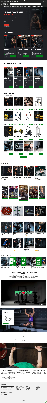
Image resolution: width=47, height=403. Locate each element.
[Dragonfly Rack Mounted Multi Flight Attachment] (38, 101)
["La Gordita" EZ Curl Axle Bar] (18, 131)
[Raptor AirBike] (28, 131)
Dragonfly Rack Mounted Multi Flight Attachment (38, 107)
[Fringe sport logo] (4, 4)
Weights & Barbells (23, 6)
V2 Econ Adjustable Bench (37, 151)
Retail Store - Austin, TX (28, 388)
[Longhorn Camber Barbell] (18, 146)
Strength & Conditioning (32, 6)
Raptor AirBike (26, 136)
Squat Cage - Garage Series (17, 121)
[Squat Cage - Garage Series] (18, 116)
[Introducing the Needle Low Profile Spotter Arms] (8, 261)
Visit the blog (6, 323)
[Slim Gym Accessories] (38, 131)
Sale (42, 6)
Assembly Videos (16, 1)
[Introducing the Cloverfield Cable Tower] (23, 261)
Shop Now (11, 109)
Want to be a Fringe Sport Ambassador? (20, 387)
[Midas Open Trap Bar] (8, 116)
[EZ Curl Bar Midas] (8, 131)
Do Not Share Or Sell (28, 391)
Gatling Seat (5, 151)
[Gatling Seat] (8, 146)
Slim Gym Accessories (37, 136)
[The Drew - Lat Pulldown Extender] (28, 101)
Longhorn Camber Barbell (17, 151)
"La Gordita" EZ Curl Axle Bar (17, 136)
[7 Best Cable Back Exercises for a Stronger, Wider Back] (38, 261)
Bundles (38, 6)
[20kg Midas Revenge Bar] (38, 116)
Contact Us (37, 389)
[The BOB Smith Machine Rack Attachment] (18, 101)
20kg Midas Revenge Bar (37, 121)
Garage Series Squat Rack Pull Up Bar (28, 121)
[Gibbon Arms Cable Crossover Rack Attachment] (8, 101)
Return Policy (27, 389)
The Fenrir (16, 78)
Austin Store (12, 1)
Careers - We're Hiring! (18, 389)
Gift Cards (27, 386)
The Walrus (6, 78)
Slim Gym (26, 78)
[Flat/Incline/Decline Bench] (28, 146)
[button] (46, 402)
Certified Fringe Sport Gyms (19, 386)
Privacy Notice (27, 390)
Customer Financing (28, 387)
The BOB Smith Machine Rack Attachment (17, 107)
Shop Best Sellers (6, 6)
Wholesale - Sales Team (18, 385)
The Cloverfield (37, 78)
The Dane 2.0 (6, 49)
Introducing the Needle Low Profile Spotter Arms (7, 267)
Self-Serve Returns (38, 385)
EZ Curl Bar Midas (6, 136)
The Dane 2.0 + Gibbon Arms (23, 49)
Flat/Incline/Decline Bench (27, 151)
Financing (8, 1)
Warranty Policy (37, 388)
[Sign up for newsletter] (13, 386)
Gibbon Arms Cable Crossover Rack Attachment (7, 107)
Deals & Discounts (28, 385)
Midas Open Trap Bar (6, 121)
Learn (10, 1)
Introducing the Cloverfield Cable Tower (21, 267)
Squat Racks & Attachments (14, 6)
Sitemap (17, 391)
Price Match (37, 386)
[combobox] (25, 4)
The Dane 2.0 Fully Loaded (36, 49)
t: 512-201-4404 (44, 1)
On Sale (2, 1)
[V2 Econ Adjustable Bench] (38, 146)
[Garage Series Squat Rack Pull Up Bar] (28, 116)
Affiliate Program (18, 388)
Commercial (5, 1)
